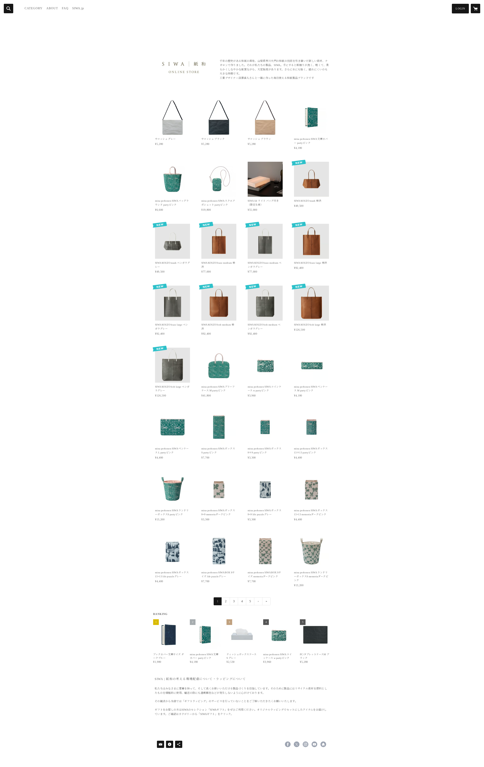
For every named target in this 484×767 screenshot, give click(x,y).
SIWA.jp (78, 8)
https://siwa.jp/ (323, 744)
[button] (460, 8)
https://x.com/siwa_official (296, 744)
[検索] (8, 8)
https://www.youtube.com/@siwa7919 (314, 744)
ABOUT (52, 8)
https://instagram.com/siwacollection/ (305, 744)
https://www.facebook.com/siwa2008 (288, 744)
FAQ (65, 8)
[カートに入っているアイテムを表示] (475, 8)
